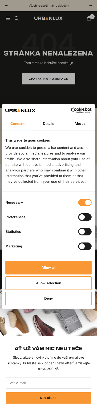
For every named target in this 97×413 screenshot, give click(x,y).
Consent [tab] (17, 124)
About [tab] (79, 124)
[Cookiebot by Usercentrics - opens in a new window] (71, 110)
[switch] (85, 217)
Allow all (48, 268)
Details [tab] (48, 124)
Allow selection (48, 283)
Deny (48, 298)
